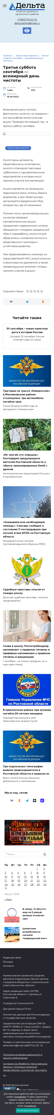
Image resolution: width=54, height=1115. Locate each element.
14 (31, 876)
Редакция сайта (12, 957)
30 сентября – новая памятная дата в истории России (27, 330)
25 (12, 884)
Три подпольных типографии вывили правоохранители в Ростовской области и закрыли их (26, 770)
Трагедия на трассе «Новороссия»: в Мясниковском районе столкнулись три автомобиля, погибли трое (26, 396)
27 (25, 884)
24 (6, 884)
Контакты (8, 966)
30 (44, 884)
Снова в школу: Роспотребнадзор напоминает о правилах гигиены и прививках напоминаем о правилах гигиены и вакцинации (26, 651)
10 (6, 876)
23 (44, 880)
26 (19, 884)
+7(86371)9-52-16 (27, 19)
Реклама (8, 962)
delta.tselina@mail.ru (27, 23)
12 (19, 876)
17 (6, 880)
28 (32, 884)
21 (31, 880)
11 (12, 876)
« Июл (8, 899)
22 (38, 880)
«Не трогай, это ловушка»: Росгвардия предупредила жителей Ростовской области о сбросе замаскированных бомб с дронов (25, 462)
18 (12, 880)
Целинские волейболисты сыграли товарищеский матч (34, 933)
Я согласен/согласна (27, 1110)
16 (44, 876)
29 (38, 884)
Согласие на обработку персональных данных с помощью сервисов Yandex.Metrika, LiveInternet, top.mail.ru (25, 1067)
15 (38, 876)
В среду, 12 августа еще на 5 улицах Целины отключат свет (34, 914)
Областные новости (18, 148)
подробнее (20, 1097)
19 (19, 880)
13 (25, 876)
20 (25, 880)
